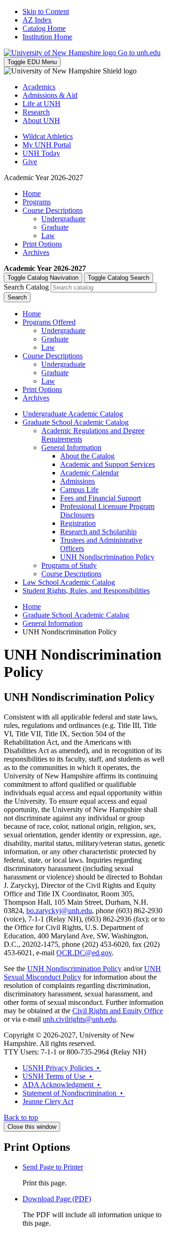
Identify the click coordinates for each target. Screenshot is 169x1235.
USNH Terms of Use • (58, 1076)
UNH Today (41, 153)
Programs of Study (69, 565)
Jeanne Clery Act (48, 1101)
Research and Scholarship (98, 532)
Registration (78, 523)
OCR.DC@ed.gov (84, 953)
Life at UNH (42, 104)
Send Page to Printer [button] (53, 1167)
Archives (36, 252)
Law (48, 236)
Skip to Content (46, 11)
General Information (71, 447)
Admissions (77, 481)
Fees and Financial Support (100, 498)
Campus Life (79, 490)
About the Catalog (87, 456)
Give (30, 162)
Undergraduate (63, 219)
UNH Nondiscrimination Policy (107, 557)
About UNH (41, 120)
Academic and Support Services (107, 464)
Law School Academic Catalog (69, 582)
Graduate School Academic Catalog (76, 422)
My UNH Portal (47, 145)
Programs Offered (49, 322)
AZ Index (37, 20)
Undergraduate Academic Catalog (73, 414)
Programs (37, 202)
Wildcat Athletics (48, 136)
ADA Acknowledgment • (62, 1085)
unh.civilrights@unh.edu (79, 1019)
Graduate (55, 227)
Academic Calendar (89, 473)
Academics (39, 87)
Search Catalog (26, 287)
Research (36, 112)
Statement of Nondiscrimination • (74, 1093)
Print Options (42, 244)
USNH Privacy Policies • (62, 1068)
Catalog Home (44, 28)
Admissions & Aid (50, 95)
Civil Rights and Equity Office (117, 1011)
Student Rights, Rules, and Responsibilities (86, 591)
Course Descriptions (53, 210)
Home (32, 193)
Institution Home (47, 37)
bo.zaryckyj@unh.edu (59, 911)
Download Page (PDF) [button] (57, 1199)
